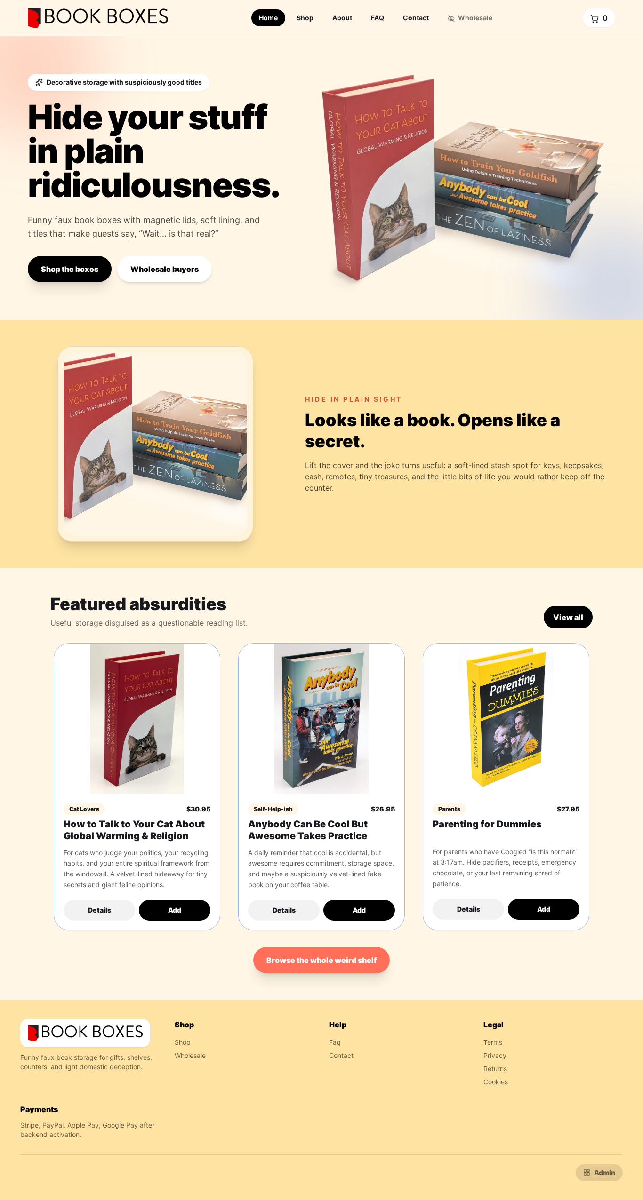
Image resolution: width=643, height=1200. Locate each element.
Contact (416, 18)
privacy (494, 1055)
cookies (495, 1082)
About (342, 18)
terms (492, 1042)
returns (495, 1069)
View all (568, 617)
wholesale (190, 1055)
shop (183, 1042)
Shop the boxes (69, 269)
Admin (604, 1172)
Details (99, 910)
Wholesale (474, 18)
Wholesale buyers (164, 269)
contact (341, 1055)
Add (174, 910)
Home (268, 18)
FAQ (377, 18)
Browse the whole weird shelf (321, 960)
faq (335, 1042)
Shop (305, 18)
